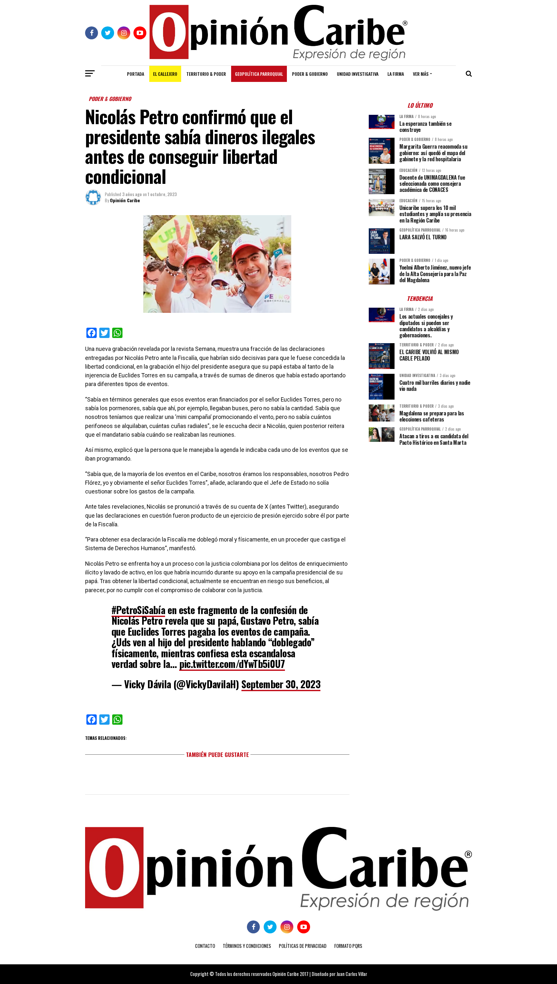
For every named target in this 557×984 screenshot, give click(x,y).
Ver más (420, 73)
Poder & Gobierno (310, 73)
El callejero (165, 73)
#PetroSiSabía (138, 609)
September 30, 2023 (280, 684)
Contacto (205, 945)
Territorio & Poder (206, 73)
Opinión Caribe (125, 200)
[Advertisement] (420, 495)
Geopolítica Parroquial (259, 73)
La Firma (395, 73)
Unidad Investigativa (357, 73)
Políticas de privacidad (303, 945)
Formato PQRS (348, 945)
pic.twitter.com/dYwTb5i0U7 (232, 663)
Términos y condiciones (247, 945)
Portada (135, 73)
